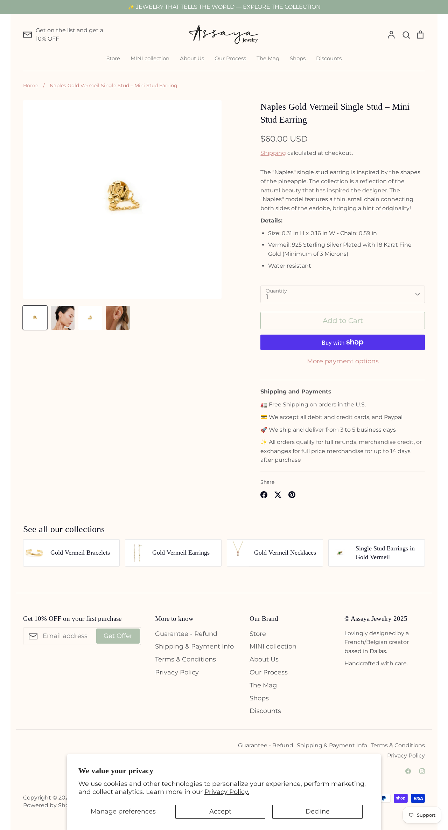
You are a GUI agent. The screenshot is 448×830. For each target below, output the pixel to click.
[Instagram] (422, 771)
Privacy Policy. (226, 792)
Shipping (273, 153)
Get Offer (118, 636)
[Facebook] (408, 771)
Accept (220, 811)
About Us (192, 58)
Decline (318, 811)
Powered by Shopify (51, 805)
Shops (298, 58)
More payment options (343, 361)
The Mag (268, 58)
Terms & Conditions (185, 659)
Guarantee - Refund (186, 634)
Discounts (329, 58)
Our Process (230, 58)
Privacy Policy (177, 672)
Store (113, 58)
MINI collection (150, 58)
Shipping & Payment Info (194, 646)
